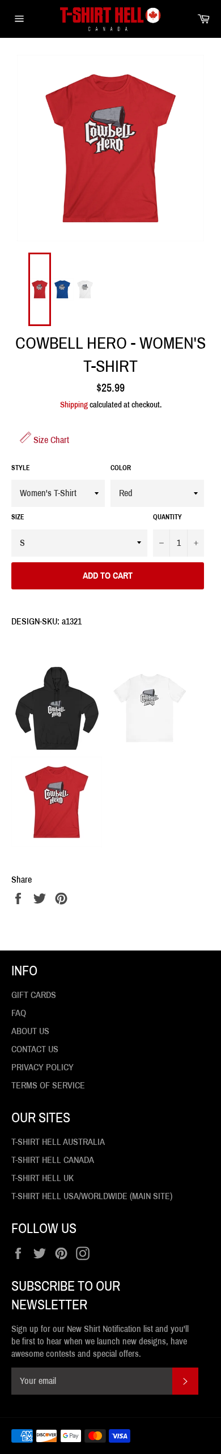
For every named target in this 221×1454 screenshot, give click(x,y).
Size (17, 517)
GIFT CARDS (33, 995)
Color (120, 468)
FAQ (18, 1013)
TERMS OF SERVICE (48, 1085)
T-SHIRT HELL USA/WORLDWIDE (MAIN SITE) (91, 1196)
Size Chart (50, 440)
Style (20, 468)
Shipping (74, 404)
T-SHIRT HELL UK (42, 1178)
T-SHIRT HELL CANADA (52, 1160)
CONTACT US (34, 1049)
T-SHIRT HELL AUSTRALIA (58, 1142)
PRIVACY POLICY (42, 1067)
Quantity (167, 517)
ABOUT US (30, 1031)
